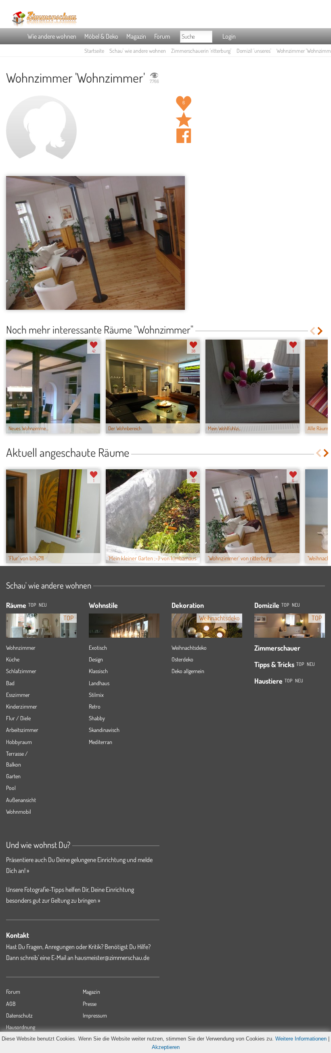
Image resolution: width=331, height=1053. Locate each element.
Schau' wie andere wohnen (137, 50)
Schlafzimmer (21, 670)
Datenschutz (19, 1015)
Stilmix (96, 694)
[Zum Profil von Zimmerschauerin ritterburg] (41, 130)
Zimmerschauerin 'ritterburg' (201, 50)
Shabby (97, 718)
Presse (89, 1003)
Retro (95, 706)
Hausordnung (20, 1027)
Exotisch (98, 647)
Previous (312, 331)
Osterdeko (182, 659)
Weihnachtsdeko (189, 647)
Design (96, 659)
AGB (11, 1003)
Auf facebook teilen (184, 136)
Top (285, 605)
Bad (10, 683)
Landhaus (99, 683)
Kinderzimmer (21, 706)
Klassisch (98, 670)
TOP (32, 605)
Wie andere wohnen (51, 36)
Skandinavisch (104, 729)
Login (229, 36)
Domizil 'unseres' (254, 50)
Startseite (94, 50)
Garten (13, 776)
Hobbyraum (19, 741)
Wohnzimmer (21, 647)
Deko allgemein (188, 670)
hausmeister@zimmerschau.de (112, 958)
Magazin (136, 36)
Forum (162, 36)
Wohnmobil (18, 811)
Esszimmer (18, 694)
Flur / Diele (18, 718)
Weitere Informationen (301, 1039)
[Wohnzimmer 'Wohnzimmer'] (95, 243)
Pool (11, 787)
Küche (12, 659)
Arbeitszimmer (22, 729)
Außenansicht (21, 799)
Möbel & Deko (101, 36)
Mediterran (100, 741)
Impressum (95, 1015)
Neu (296, 605)
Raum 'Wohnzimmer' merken (184, 120)
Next (320, 331)
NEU (43, 605)
